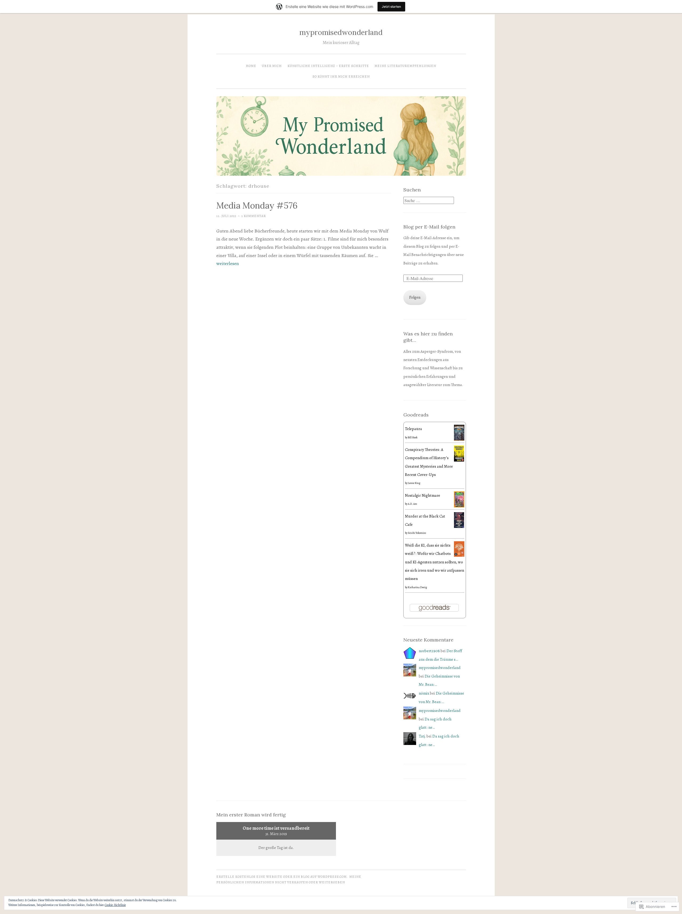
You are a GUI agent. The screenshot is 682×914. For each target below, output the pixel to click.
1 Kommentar (253, 216)
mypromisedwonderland (341, 32)
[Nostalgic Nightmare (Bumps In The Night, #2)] (459, 506)
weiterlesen (227, 263)
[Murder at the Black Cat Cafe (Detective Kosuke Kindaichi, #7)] (459, 526)
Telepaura (413, 428)
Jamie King (414, 483)
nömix (424, 693)
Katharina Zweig (417, 587)
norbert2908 (429, 651)
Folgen (414, 297)
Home (251, 66)
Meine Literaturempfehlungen (405, 66)
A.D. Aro (412, 504)
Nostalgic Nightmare (422, 495)
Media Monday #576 (257, 205)
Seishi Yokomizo (417, 533)
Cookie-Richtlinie (115, 905)
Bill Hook (412, 437)
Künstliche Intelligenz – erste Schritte (328, 66)
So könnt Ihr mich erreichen (341, 76)
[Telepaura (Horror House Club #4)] (459, 439)
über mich (272, 66)
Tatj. (422, 736)
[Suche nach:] (428, 200)
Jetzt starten (391, 7)
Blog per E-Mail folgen (429, 227)
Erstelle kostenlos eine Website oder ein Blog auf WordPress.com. (282, 877)
